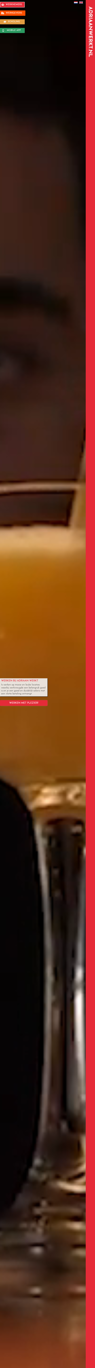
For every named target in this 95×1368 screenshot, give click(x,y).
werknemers (14, 4)
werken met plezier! (23, 703)
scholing (14, 22)
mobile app (14, 30)
